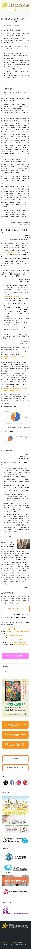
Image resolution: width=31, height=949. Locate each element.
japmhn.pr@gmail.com (14, 627)
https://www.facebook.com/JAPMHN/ (12, 640)
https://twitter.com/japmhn (17, 642)
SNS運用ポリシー (21, 944)
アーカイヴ (8, 942)
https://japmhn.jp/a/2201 (12, 296)
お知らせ (17, 25)
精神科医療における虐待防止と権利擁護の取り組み (15, 725)
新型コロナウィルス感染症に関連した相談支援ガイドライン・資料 (15, 744)
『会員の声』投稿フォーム (15, 609)
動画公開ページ (8, 200)
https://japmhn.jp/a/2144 (21, 644)
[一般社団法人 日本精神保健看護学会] (15, 926)
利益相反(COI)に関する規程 (15, 768)
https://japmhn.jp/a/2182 (12, 327)
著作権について (8, 944)
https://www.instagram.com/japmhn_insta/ (15, 635)
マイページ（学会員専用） (16, 656)
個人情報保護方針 (20, 942)
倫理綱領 (15, 759)
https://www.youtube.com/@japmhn (18, 631)
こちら (20, 601)
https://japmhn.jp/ (10, 629)
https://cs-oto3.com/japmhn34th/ (11, 252)
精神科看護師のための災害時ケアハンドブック (15, 734)
